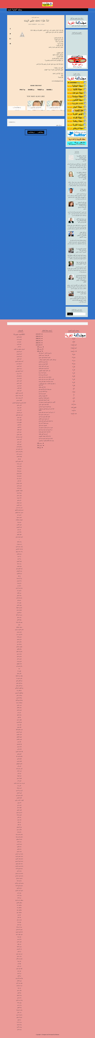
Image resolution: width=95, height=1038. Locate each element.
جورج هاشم (19, 488)
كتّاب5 (73, 379)
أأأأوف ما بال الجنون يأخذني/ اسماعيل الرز (47, 402)
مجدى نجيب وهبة (19, 834)
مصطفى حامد (19, 905)
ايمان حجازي (19, 434)
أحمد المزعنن (19, 354)
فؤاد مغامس (19, 749)
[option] (54, 106)
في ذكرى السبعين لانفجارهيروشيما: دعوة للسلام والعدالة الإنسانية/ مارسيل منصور (81, 205)
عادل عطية (19, 673)
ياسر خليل (19, 1012)
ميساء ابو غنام (19, 927)
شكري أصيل (19, 641)
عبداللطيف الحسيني (19, 692)
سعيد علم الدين (19, 597)
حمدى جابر (19, 514)
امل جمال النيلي (19, 414)
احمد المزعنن (19, 356)
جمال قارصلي (19, 473)
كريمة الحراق (19, 792)
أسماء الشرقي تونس (19, 371)
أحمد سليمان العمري (19, 361)
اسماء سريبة (19, 373)
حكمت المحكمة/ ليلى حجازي (44, 357)
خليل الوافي (19, 534)
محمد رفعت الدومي (19, 858)
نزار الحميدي (19, 949)
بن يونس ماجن (19, 453)
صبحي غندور (19, 656)
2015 (39, 334)
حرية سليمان (19, 502)
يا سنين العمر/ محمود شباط (44, 414)
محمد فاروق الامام (19, 868)
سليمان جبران (19, 610)
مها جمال (19, 917)
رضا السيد (19, 558)
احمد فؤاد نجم (19, 363)
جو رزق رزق (19, 478)
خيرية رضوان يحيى (19, 536)
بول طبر (19, 458)
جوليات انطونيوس (19, 490)
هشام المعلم (19, 995)
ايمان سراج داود (19, 436)
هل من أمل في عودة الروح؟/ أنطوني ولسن (81, 262)
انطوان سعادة (19, 419)
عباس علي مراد (19, 678)
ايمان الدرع (19, 432)
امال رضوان (19, 407)
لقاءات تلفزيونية (74, 351)
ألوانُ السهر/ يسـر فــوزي (43, 364)
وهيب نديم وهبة (19, 1009)
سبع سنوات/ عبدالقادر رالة (83, 189)
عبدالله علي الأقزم (19, 700)
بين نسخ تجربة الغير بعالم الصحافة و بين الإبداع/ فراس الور (81, 220)
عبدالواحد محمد (19, 702)
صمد (19, 668)
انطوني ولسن (19, 422)
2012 (39, 340)
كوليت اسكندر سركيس (19, 800)
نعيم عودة (19, 961)
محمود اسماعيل (19, 878)
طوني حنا (19, 671)
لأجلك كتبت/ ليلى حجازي (44, 404)
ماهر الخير (19, 817)
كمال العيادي (19, 797)
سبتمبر (40, 443)
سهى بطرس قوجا (19, 622)
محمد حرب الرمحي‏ (19, 853)
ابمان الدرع (19, 344)
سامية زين (19, 585)
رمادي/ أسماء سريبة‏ (42, 372)
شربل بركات (19, 636)
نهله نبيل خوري (19, 968)
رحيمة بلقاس (19, 553)
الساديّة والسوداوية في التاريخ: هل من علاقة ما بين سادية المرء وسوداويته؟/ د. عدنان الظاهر (81, 279)
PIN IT (22, 89)
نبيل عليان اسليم (19, 934)
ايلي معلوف (19, 429)
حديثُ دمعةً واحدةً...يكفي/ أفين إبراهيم (46, 381)
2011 (39, 342)
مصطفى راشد (19, 907)
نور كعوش (19, 975)
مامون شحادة (19, 814)
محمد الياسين (19, 844)
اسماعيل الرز (19, 375)
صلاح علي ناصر (19, 666)
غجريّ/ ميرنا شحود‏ (42, 393)
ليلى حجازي (19, 810)
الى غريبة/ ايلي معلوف (43, 434)
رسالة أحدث (31, 132)
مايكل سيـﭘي (19, 829)
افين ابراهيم (19, 390)
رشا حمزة (19, 556)
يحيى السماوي (19, 1017)
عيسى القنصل (19, 739)
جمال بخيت (19, 466)
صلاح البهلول (19, 663)
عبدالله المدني (19, 697)
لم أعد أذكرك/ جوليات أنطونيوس (45, 436)
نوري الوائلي (19, 980)
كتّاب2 (73, 369)
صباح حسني (19, 653)
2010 (39, 345)
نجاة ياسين (19, 939)
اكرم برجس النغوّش (19, 393)
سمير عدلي (19, 617)
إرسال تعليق (58, 125)
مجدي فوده (19, 831)
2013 (39, 338)
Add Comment (32, 24)
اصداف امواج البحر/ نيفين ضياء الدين (46, 438)
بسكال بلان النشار (19, 451)
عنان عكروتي (19, 734)
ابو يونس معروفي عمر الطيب (19, 349)
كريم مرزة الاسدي (19, 790)
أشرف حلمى (19, 380)
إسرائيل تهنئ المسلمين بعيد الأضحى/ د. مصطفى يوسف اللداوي (81, 234)
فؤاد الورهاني (19, 744)
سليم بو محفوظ (19, 607)
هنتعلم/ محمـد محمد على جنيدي (45, 377)
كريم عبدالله (19, 788)
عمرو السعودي (19, 731)
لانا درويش (19, 802)
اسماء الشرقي (19, 368)
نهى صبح (19, 970)
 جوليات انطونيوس (19, 334)
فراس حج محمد (19, 768)
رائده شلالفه (19, 541)
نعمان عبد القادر (19, 958)
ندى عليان (19, 944)
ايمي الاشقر (19, 444)
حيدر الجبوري (19, 527)
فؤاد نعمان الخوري (19, 751)
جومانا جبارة (19, 492)
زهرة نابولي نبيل (19, 568)
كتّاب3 (73, 373)
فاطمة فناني (19, 758)
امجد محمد (19, 410)
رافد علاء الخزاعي (19, 549)
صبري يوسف (19, 661)
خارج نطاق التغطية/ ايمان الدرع (81, 292)
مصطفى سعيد (19, 909)
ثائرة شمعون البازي (19, 461)
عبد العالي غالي (19, 680)
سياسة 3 (73, 360)
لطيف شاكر (19, 807)
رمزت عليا (19, 563)
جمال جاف (19, 468)
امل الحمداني (19, 412)
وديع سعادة (19, 1002)
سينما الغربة (73, 404)
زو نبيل (19, 575)
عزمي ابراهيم (19, 710)
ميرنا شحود (19, 924)
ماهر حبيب (19, 819)
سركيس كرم (19, 590)
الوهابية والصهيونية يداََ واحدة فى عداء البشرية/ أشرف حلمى (81, 250)
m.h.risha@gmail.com (57, 81)
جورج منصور (19, 485)
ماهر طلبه (19, 822)
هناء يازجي (19, 997)
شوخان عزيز (19, 644)
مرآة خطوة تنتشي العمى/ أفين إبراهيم (46, 421)
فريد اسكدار (19, 770)
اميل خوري (19, 417)
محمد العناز (19, 841)
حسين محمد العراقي (19, 512)
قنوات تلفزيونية (74, 413)
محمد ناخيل (19, 870)
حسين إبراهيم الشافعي (19, 510)
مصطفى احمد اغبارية (19, 900)
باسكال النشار (19, 446)
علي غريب (19, 724)
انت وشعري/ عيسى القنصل (44, 418)
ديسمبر (40, 346)
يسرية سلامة (19, 1022)
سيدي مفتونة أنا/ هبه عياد (43, 423)
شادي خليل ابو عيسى (19, 629)
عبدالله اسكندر (19, 695)
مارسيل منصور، (19, 812)
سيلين (19, 624)
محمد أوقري (19, 846)
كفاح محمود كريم (19, 795)
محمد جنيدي (19, 851)
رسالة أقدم (40, 132)
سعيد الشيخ (19, 595)
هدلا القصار (19, 992)
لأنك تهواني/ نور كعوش (43, 395)
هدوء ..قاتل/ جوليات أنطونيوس (44, 370)
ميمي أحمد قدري (19, 929)
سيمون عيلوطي (19, 627)
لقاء (73, 394)
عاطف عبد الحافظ (19, 675)
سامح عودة (19, 583)
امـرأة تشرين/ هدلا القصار (43, 361)
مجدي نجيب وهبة (19, 836)
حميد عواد (19, 522)
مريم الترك (19, 897)
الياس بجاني (19, 405)
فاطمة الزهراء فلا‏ (19, 756)
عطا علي (19, 717)
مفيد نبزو (19, 914)
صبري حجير (19, 658)
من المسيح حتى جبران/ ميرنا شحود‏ (45, 429)
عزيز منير (19, 712)
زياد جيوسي (19, 580)
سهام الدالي (19, 619)
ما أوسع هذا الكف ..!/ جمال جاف (45, 353)
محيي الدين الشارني (19, 890)
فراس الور (19, 766)
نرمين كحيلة (19, 946)
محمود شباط (19, 880)
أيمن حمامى (19, 439)
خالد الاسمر (19, 532)
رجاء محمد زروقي (19, 551)
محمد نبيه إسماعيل (19, 873)
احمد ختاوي (19, 358)
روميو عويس (19, 566)
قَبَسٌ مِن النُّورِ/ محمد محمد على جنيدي (46, 379)
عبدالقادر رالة (19, 690)
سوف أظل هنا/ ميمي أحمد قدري (45, 406)
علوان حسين (19, 719)
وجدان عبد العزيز (19, 1000)
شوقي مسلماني (19, 646)
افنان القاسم (19, 388)
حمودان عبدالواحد (19, 519)
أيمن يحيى (19, 441)
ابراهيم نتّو (19, 341)
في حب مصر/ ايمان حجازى (19, 783)
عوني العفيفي (19, 736)
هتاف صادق (19, 990)
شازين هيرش (19, 631)
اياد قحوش (19, 427)
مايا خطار (19, 824)
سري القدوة (19, 592)
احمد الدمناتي (19, 351)
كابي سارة (19, 785)
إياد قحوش (19, 424)
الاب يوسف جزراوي (19, 395)
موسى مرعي (19, 919)
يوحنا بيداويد (19, 1024)
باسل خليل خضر (19, 449)
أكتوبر (40, 351)
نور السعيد (19, 973)
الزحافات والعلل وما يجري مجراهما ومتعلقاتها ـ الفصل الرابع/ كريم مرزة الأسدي (81, 176)
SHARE (49, 89)
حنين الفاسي (19, 524)
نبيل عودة (19, 936)
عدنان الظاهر (19, 707)
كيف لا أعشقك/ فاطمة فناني (44, 400)
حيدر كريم (19, 529)
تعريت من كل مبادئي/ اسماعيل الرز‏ (46, 427)
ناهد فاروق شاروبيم (19, 931)
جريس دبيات (19, 463)
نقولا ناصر (19, 963)
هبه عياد (19, 988)
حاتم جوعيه (19, 497)
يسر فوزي (19, 1019)
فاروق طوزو (19, 753)
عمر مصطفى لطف (19, 729)
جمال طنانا (19, 471)
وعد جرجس (19, 1005)
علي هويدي (19, 727)
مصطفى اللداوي (19, 902)
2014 (39, 336)
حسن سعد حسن (19, 507)
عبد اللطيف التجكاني (19, 688)
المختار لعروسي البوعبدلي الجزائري (19, 402)
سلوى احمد (19, 602)
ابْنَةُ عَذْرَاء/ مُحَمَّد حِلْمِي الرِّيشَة (44, 431)
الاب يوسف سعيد (19, 397)
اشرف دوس (19, 385)
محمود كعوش (19, 888)
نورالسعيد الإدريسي (19, 978)
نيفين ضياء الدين (19, 983)
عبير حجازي (19, 705)
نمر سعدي (19, 966)
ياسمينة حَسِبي (19, 1014)
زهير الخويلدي (19, 571)
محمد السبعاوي (19, 839)
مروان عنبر (19, 892)
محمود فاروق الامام (19, 885)
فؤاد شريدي (19, 746)
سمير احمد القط (19, 614)
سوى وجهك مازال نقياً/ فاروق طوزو (45, 389)
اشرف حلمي (19, 383)
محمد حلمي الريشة (35, 17)
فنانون (74, 397)
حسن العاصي (19, 505)
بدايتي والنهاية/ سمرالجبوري (44, 397)
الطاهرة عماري (19, 400)
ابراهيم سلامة (19, 339)
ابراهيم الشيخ (19, 336)
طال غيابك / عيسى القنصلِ (44, 355)
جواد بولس (19, 480)
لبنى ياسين (19, 805)
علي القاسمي (19, 722)
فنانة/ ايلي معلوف (42, 387)
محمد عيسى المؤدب (19, 866)
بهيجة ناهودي (19, 456)
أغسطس (40, 445)
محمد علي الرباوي (19, 863)
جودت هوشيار (19, 483)
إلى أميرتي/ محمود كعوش (44, 368)
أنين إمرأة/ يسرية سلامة (43, 374)
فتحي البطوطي (19, 763)
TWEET (40, 89)
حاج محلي (19, 500)
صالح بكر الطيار (19, 651)
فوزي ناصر (19, 780)
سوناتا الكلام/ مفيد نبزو (43, 391)
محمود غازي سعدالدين (19, 883)
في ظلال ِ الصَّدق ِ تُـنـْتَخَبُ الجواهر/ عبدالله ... (47, 359)
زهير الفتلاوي (19, 573)
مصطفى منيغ (19, 912)
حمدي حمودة (19, 517)
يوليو (40, 447)
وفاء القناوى (19, 1007)
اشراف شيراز (19, 378)
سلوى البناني (19, 605)
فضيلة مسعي (19, 778)
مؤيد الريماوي (19, 827)
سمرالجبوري (19, 612)
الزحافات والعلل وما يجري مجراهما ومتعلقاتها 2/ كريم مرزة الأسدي (80, 158)
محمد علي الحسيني (19, 861)
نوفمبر (40, 349)
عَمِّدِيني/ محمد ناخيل (43, 425)
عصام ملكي (19, 714)
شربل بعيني (19, 639)
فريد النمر (19, 773)
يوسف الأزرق (19, 1027)
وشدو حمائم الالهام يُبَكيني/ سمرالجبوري (46, 440)
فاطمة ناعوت (19, 761)
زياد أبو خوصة (19, 578)
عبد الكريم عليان (19, 685)
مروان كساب (19, 895)
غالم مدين (19, 741)
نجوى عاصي (19, 941)
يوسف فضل (19, 1029)
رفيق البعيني (19, 561)
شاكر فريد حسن (19, 634)
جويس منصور (19, 495)
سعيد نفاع (19, 600)
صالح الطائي (19, 649)
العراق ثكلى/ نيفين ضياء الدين (44, 416)
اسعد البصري (19, 366)
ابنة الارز (19, 346)
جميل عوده (19, 475)
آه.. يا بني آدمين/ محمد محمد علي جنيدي (47, 412)
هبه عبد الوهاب (19, 985)
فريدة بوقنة (19, 775)
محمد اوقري (19, 849)
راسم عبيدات (19, 544)
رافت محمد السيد (19, 546)
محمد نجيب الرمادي (19, 875)
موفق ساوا (19, 922)
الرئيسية (73, 338)
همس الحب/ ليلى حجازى (44, 366)
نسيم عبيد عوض (19, 953)
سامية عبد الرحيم (19, 588)
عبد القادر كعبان (19, 683)
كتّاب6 (73, 382)
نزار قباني (19, 951)
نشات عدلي (19, 956)
